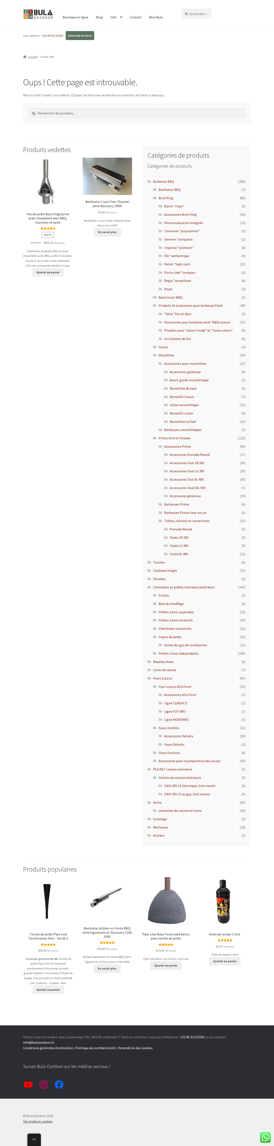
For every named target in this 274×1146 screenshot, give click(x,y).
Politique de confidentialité (95, 1048)
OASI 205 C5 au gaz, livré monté (187, 794)
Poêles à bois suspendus (176, 612)
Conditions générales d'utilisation (48, 1048)
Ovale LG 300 (179, 545)
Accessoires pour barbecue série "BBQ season (197, 322)
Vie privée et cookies (38, 1121)
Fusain (163, 347)
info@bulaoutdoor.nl (38, 1042)
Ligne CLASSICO (175, 703)
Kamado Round (181, 529)
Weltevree (160, 827)
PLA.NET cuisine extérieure (172, 769)
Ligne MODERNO (176, 719)
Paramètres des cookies (135, 1048)
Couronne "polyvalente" (182, 231)
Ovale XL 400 (179, 554)
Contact (136, 17)
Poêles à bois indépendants (179, 653)
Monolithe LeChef (183, 421)
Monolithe (166, 355)
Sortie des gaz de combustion (185, 645)
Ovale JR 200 (179, 537)
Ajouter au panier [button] (48, 272)
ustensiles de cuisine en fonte (180, 810)
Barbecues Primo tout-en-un (185, 512)
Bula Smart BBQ (170, 297)
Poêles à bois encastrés (176, 620)
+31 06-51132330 (53, 35)
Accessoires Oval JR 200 (187, 463)
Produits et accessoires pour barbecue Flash (191, 305)
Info (113, 17)
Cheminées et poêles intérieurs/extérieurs (184, 587)
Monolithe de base (183, 388)
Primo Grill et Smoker (175, 438)
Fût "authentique (176, 256)
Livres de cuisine (164, 670)
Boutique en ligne (75, 17)
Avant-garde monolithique (189, 380)
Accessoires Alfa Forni (180, 695)
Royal (168, 289)
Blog (99, 17)
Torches (159, 562)
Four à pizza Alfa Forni (175, 686)
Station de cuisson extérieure (180, 777)
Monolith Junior (182, 413)
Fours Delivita (174, 744)
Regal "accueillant (177, 280)
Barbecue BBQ (163, 181)
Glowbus (159, 579)
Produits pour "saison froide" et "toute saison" (198, 330)
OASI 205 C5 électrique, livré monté (189, 786)
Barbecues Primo (176, 504)
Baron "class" (174, 206)
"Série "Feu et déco (178, 314)
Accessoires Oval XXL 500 (188, 488)
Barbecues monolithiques (183, 430)
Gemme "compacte (178, 239)
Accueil (32, 57)
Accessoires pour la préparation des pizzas (189, 761)
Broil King (166, 198)
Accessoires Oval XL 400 (187, 479)
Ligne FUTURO (175, 711)
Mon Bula (156, 17)
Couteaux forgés (165, 570)
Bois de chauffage (171, 603)
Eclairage (160, 819)
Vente (157, 802)
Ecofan (164, 595)
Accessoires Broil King (180, 214)
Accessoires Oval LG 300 (187, 471)
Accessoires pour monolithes (185, 363)
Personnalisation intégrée (183, 223)
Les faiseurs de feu (177, 339)
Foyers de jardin (170, 637)
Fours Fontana (169, 753)
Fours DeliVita (169, 728)
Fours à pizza (162, 678)
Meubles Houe (163, 662)
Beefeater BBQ (170, 189)
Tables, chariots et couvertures (187, 521)
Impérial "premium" (179, 247)
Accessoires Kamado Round (190, 454)
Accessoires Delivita (178, 736)
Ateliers (159, 835)
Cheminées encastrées (175, 628)
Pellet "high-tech (177, 264)
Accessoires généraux (185, 372)
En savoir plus (107, 232)
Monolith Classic (182, 397)
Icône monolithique (184, 405)
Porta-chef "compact (180, 272)
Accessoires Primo (177, 446)
